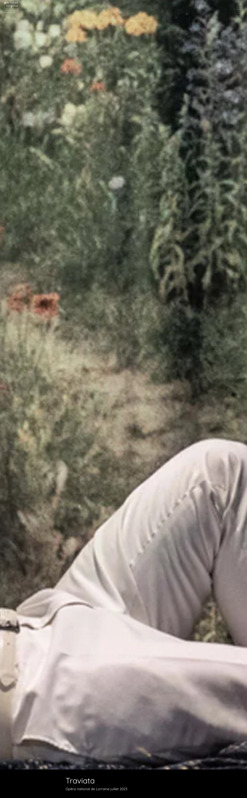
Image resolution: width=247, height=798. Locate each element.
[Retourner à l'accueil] (11, 7)
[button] (239, 7)
